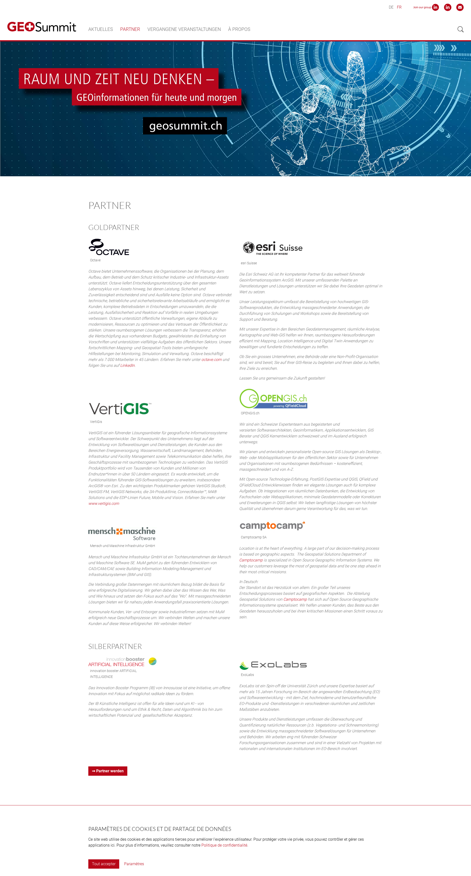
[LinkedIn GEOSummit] (447, 7)
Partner (130, 29)
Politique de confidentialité (224, 845)
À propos (239, 29)
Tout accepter (104, 864)
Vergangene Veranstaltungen (184, 29)
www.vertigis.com (103, 503)
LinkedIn (127, 365)
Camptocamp (251, 560)
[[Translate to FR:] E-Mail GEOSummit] (460, 7)
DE (391, 7)
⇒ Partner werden (108, 771)
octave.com (211, 359)
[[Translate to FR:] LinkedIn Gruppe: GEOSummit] (426, 7)
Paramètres (134, 864)
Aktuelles (100, 29)
